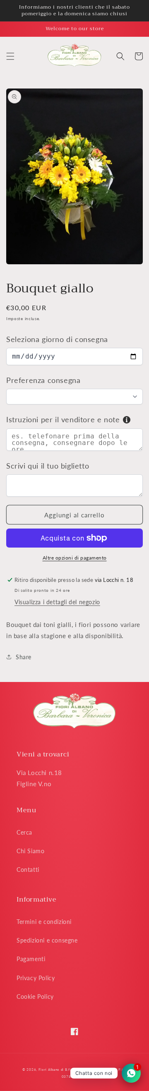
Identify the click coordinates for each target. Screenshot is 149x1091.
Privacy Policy (36, 977)
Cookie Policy (35, 996)
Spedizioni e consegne (47, 940)
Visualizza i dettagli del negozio (57, 601)
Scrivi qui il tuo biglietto (47, 465)
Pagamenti (31, 958)
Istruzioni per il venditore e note (63, 419)
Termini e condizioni (44, 921)
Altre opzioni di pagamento (75, 558)
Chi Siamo (30, 850)
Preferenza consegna (43, 380)
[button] (10, 56)
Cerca (24, 832)
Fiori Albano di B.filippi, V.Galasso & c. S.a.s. (76, 1069)
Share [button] (23, 656)
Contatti (28, 869)
